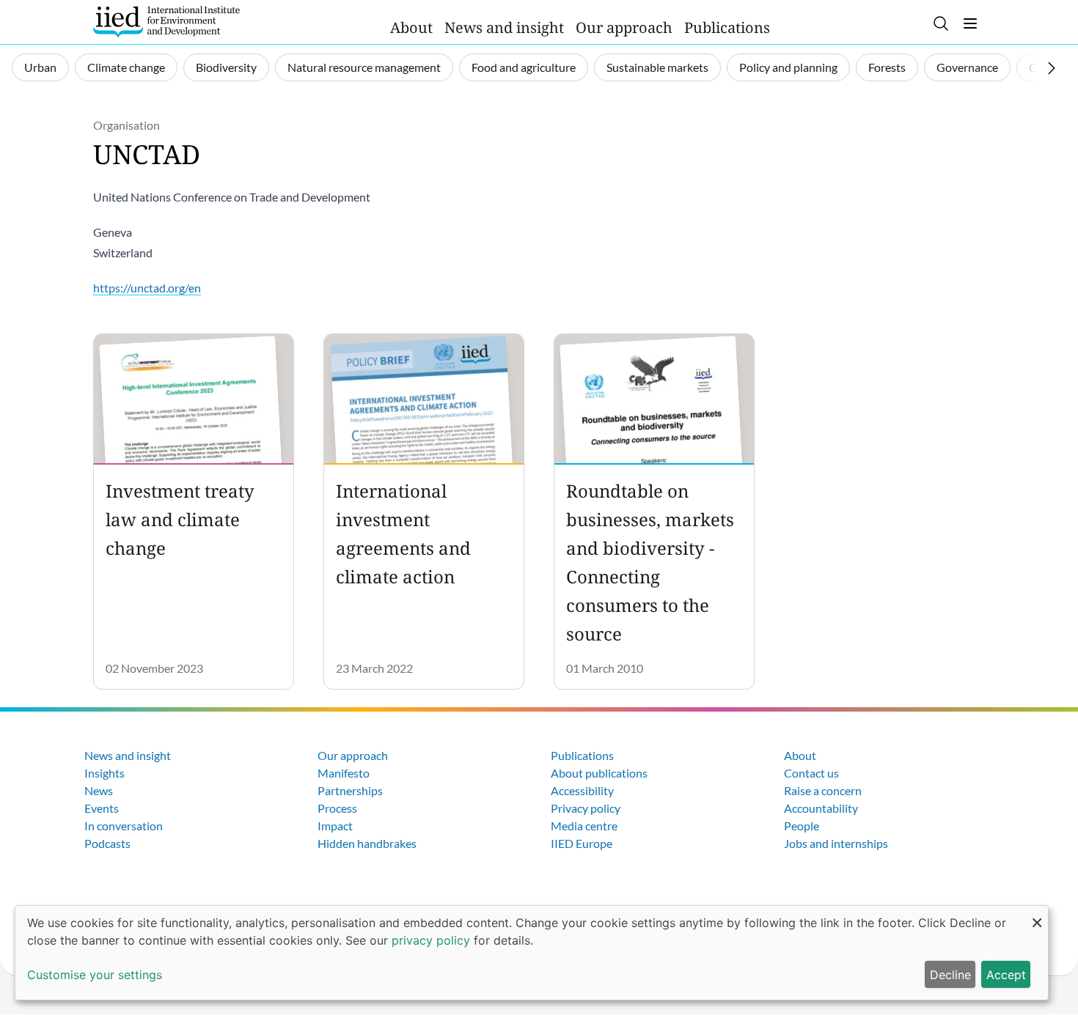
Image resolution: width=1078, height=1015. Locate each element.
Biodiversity (226, 67)
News (98, 790)
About (411, 27)
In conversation (123, 826)
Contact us (811, 773)
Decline (950, 974)
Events (101, 808)
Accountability (821, 808)
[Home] (166, 22)
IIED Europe (581, 843)
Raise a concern (823, 790)
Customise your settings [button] (94, 974)
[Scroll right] (1051, 68)
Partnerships (350, 790)
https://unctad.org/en (147, 288)
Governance (967, 67)
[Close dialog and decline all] (1037, 915)
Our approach (624, 27)
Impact (335, 826)
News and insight (504, 27)
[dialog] (532, 952)
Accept (1006, 974)
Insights (104, 773)
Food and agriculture (524, 67)
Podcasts (107, 843)
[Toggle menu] (970, 23)
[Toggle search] (941, 23)
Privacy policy (585, 808)
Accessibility (582, 790)
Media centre (584, 826)
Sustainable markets (657, 67)
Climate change (126, 67)
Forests (887, 67)
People (801, 826)
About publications (599, 773)
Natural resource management (364, 67)
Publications (727, 27)
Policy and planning (788, 67)
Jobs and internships (836, 843)
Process (337, 808)
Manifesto (344, 773)
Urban (40, 67)
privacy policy (431, 940)
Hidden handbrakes (367, 843)
